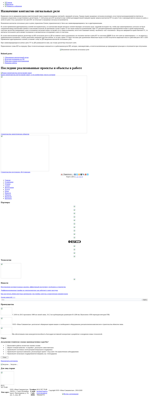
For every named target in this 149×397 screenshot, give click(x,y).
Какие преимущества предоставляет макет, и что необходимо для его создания (28, 75)
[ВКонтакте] (75, 174)
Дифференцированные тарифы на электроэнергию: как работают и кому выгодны (29, 290)
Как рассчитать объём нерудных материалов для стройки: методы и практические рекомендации (34, 294)
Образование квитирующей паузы (17, 57)
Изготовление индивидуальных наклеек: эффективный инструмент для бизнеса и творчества (33, 287)
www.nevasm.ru (42, 393)
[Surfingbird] (88, 174)
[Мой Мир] (81, 174)
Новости (8, 193)
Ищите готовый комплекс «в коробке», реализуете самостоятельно (30, 347)
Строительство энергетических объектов (15, 134)
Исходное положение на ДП (14, 59)
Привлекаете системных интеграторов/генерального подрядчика (29, 349)
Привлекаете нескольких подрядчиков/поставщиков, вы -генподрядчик (32, 354)
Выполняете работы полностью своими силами (23, 345)
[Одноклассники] (79, 174)
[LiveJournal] (83, 174)
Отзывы (7, 184)
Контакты (8, 198)
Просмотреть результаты (9, 361)
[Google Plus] (86, 174)
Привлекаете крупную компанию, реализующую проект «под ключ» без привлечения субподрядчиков (43, 352)
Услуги (7, 189)
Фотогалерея (9, 187)
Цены (7, 191)
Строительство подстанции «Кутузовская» (15, 172)
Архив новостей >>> (8, 297)
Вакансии (8, 196)
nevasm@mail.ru (42, 391)
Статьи (7, 186)
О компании (9, 182)
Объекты (8, 195)
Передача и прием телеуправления (17, 61)
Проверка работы (11, 63)
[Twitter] (77, 174)
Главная (7, 180)
